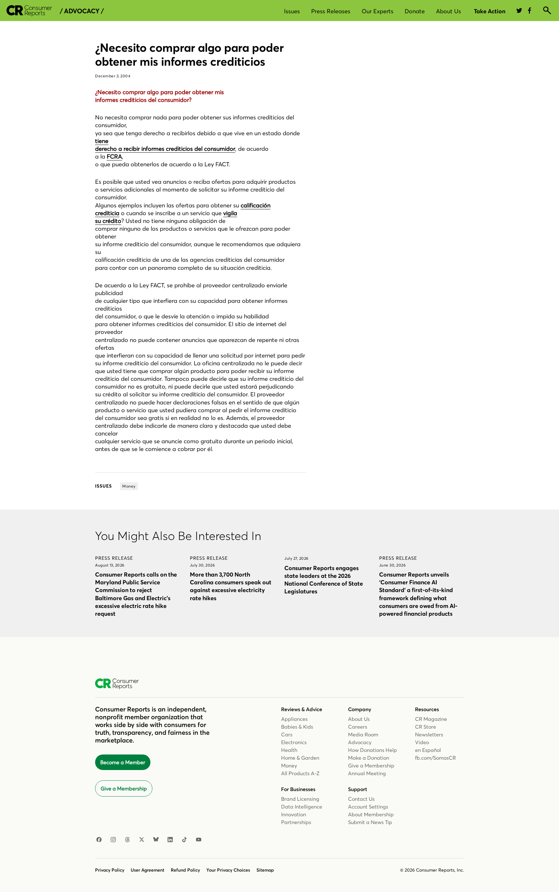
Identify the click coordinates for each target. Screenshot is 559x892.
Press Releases (330, 11)
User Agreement (147, 870)
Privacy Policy (109, 870)
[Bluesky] (156, 840)
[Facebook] (99, 840)
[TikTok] (184, 840)
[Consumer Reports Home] (120, 683)
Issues (292, 11)
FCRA (114, 156)
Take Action (489, 11)
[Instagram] (113, 840)
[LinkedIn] (170, 840)
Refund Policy (185, 870)
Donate (415, 11)
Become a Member (122, 762)
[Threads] (127, 840)
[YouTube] (199, 840)
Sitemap (265, 870)
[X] (142, 840)
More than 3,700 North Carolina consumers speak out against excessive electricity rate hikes (230, 586)
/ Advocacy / (82, 11)
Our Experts (377, 11)
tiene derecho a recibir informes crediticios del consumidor (165, 144)
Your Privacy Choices (228, 870)
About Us (448, 11)
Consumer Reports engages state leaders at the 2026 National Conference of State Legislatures (323, 579)
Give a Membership (124, 788)
